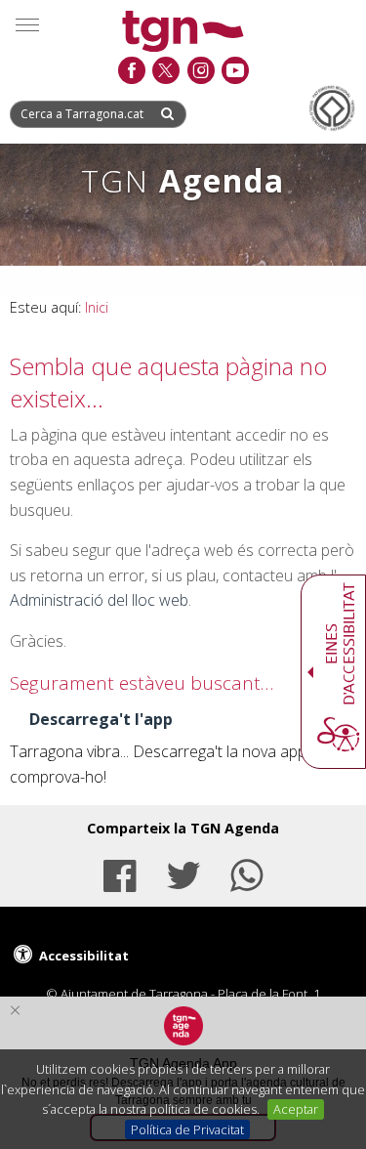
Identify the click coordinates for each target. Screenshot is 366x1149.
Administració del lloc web (99, 600)
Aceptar (295, 1109)
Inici (96, 307)
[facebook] (131, 71)
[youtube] (235, 71)
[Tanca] (14, 1010)
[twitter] (165, 71)
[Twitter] (182, 873)
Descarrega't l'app (101, 719)
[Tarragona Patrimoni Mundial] (331, 108)
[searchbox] (84, 114)
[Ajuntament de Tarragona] (183, 34)
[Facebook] (120, 873)
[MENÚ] (27, 24)
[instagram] (200, 71)
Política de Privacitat (187, 1129)
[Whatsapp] (246, 873)
